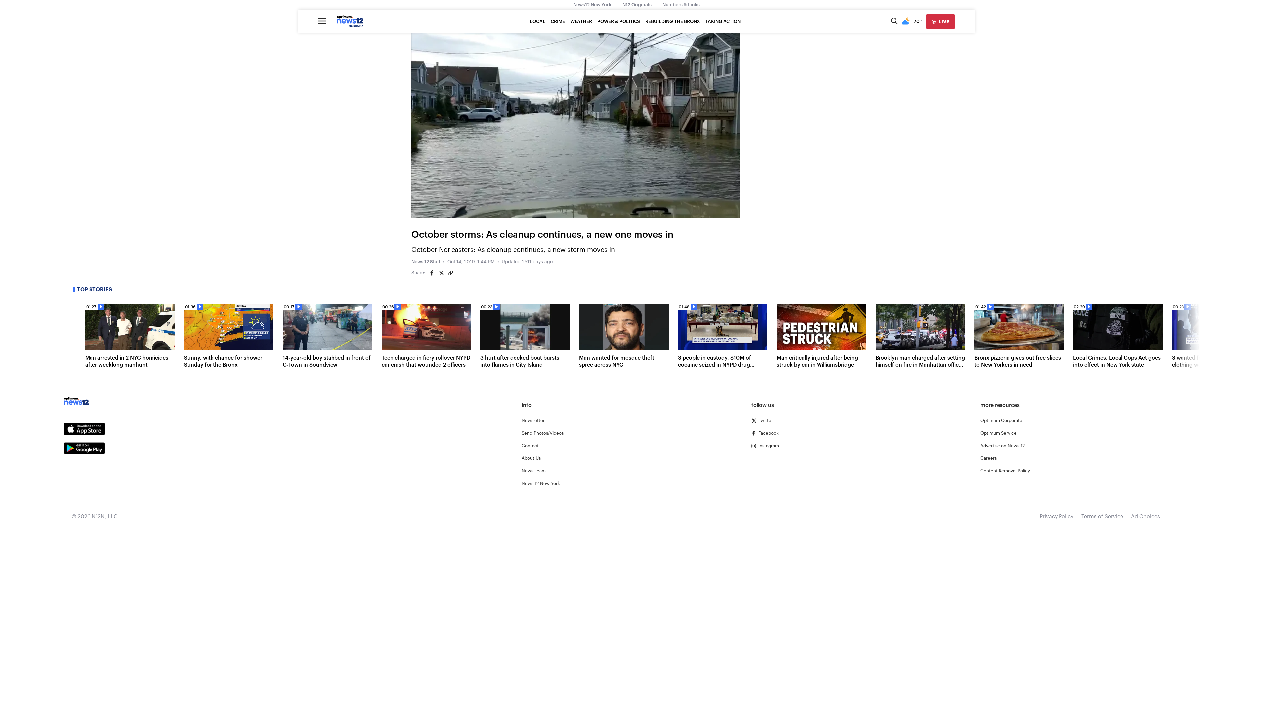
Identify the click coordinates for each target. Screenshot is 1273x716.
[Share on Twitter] (441, 273)
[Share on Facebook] (432, 273)
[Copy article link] (450, 273)
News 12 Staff (425, 262)
